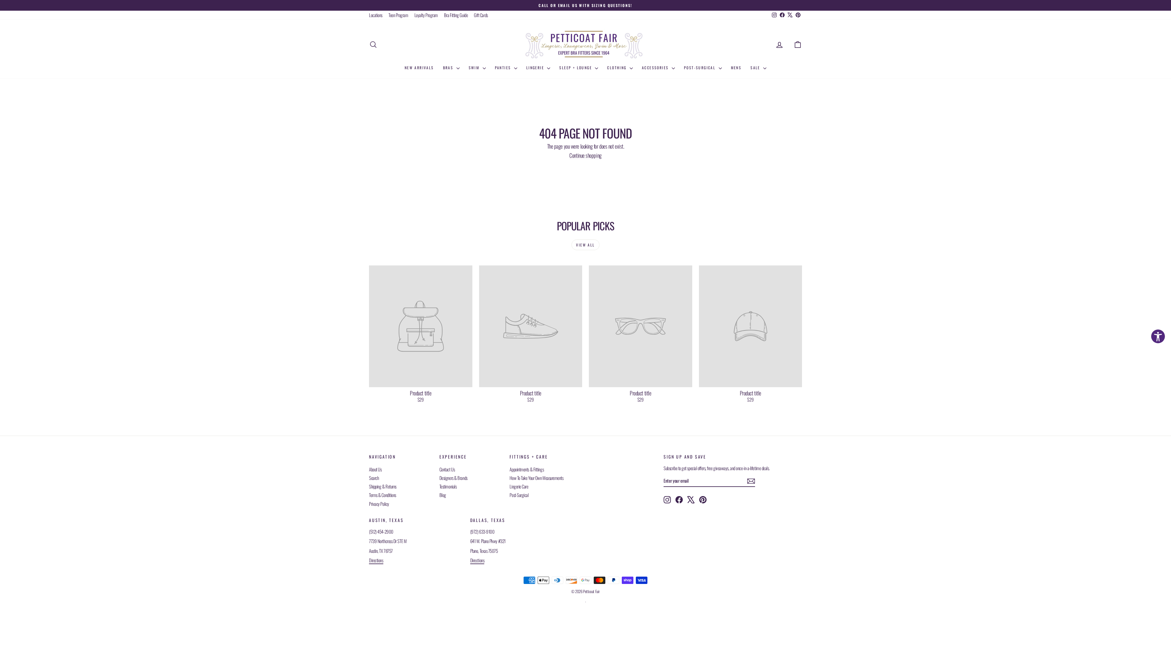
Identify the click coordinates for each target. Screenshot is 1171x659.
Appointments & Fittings (527, 469)
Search (374, 477)
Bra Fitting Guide (456, 15)
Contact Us (447, 469)
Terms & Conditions (382, 495)
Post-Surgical (700, 67)
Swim (475, 67)
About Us (375, 469)
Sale (756, 67)
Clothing (617, 67)
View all (585, 244)
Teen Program (398, 15)
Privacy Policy (379, 503)
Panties (504, 67)
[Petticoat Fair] (585, 44)
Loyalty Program (426, 15)
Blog (442, 495)
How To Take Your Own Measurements (536, 477)
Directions (376, 560)
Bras (449, 67)
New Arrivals (419, 67)
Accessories (656, 67)
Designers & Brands (453, 477)
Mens (736, 67)
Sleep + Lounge (576, 67)
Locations (375, 15)
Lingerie (536, 67)
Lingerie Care (519, 486)
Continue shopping (585, 155)
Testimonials (448, 486)
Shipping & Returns (382, 486)
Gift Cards (481, 15)
